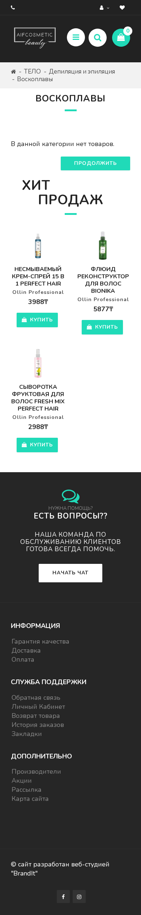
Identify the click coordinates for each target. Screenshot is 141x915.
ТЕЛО (32, 71)
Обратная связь (36, 697)
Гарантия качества (40, 641)
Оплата (23, 659)
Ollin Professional (38, 292)
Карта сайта (30, 798)
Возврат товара (36, 715)
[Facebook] (63, 896)
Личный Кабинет (38, 706)
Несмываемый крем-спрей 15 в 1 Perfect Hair (38, 276)
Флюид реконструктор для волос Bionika (103, 280)
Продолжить (95, 163)
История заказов (38, 724)
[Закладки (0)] (123, 7)
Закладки (27, 733)
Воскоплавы (35, 79)
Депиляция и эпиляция (82, 71)
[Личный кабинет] (105, 7)
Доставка (26, 650)
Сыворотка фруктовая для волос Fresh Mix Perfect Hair (38, 398)
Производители (36, 771)
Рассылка (27, 789)
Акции (22, 780)
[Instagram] (79, 896)
